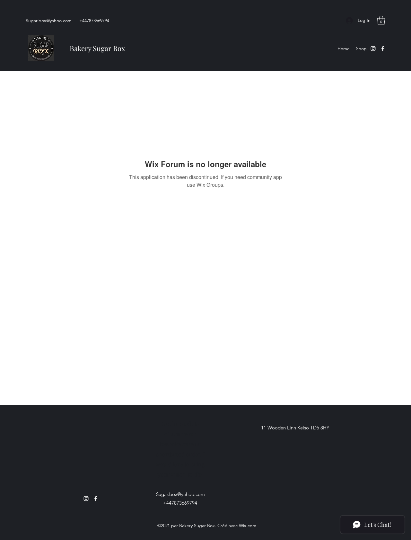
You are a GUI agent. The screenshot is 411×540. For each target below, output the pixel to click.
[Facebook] (383, 48)
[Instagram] (373, 48)
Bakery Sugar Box (97, 48)
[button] (381, 20)
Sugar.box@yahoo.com (49, 20)
